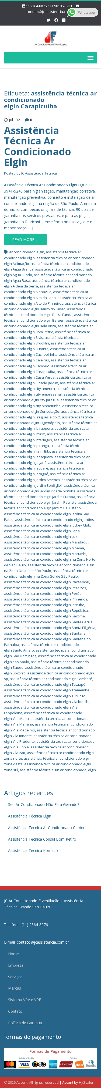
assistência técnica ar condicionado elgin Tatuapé (44, 684)
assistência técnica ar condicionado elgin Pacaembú (46, 581)
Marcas (14, 988)
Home (13, 953)
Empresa (15, 965)
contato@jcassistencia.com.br (50, 11)
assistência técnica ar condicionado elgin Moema (44, 548)
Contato (15, 1011)
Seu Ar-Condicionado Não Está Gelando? (43, 804)
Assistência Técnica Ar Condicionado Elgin (37, 146)
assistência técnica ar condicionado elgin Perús (42, 593)
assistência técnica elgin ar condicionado (53, 769)
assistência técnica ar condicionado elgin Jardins (54, 519)
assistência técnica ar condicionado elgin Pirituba (44, 604)
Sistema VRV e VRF (24, 999)
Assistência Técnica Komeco (33, 850)
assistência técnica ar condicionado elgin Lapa (42, 530)
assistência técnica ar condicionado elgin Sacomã (44, 616)
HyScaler (86, 1082)
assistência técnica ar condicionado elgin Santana (45, 633)
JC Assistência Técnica (39, 173)
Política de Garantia (25, 1022)
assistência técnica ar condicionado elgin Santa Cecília (48, 622)
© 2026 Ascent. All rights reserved (31, 1082)
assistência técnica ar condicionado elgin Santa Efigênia (49, 627)
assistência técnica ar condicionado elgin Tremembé (46, 690)
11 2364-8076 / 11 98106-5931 (49, 5)
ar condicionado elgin (26, 252)
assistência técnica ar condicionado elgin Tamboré (51, 678)
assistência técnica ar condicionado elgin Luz (40, 536)
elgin (92, 769)
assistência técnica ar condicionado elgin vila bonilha (47, 701)
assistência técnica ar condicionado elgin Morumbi (45, 553)
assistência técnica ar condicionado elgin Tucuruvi (45, 696)
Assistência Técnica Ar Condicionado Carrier (46, 827)
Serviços (15, 976)
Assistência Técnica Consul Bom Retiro (42, 839)
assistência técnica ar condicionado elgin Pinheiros (45, 599)
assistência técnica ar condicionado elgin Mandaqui (46, 542)
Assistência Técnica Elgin (29, 816)
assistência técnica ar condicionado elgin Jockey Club (47, 525)
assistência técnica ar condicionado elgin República (46, 610)
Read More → (25, 239)
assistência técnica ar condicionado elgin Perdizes (45, 587)
